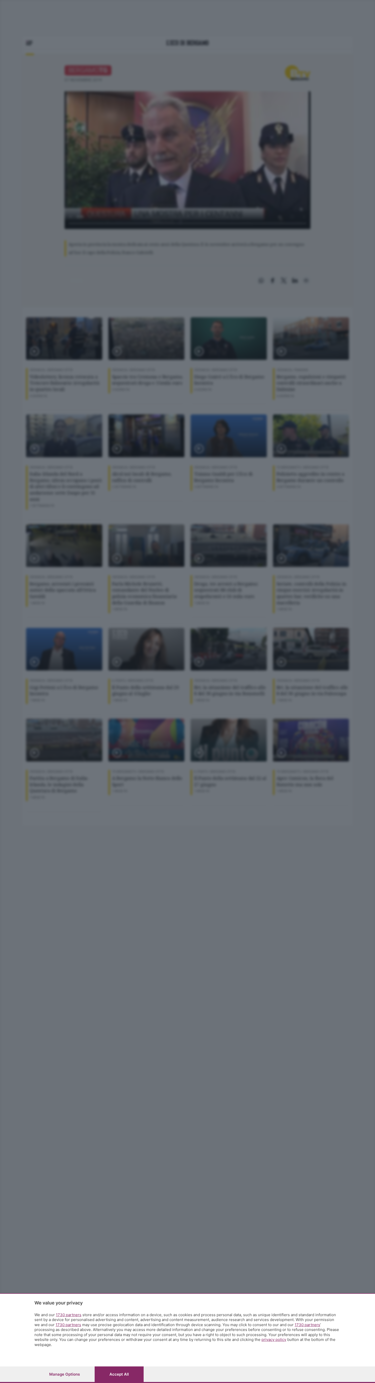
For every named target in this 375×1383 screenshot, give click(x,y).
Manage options (64, 1374)
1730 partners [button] (68, 1314)
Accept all (119, 1374)
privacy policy (273, 1339)
